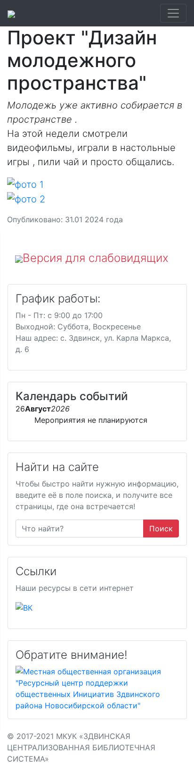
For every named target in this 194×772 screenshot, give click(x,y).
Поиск (161, 528)
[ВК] (24, 607)
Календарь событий (72, 396)
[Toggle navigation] (173, 13)
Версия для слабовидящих (96, 258)
